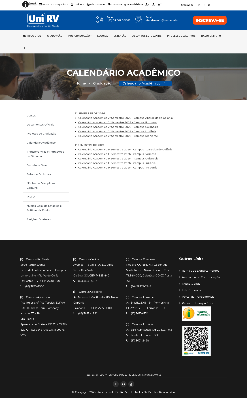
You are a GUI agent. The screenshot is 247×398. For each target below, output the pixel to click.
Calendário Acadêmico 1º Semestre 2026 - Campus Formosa (117, 154)
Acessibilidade (135, 4)
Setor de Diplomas (39, 174)
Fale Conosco (97, 4)
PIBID (31, 196)
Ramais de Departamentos (200, 270)
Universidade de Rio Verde (115, 392)
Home (80, 83)
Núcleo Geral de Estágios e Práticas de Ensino (44, 208)
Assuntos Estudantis (146, 35)
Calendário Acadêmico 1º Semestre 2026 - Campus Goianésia (118, 158)
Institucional (31, 35)
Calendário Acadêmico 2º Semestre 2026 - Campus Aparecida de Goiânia (125, 118)
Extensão (120, 35)
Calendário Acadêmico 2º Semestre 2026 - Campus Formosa (117, 122)
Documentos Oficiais (40, 124)
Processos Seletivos (181, 35)
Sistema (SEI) (188, 5)
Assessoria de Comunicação (201, 277)
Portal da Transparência (55, 4)
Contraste (116, 4)
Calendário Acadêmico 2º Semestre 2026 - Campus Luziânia (117, 131)
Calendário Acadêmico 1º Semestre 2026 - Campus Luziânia (117, 163)
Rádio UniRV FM (211, 35)
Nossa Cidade (191, 283)
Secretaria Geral (37, 165)
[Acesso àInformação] (30, 7)
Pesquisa (102, 35)
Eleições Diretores (39, 219)
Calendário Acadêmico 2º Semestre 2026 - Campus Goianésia (118, 127)
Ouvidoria (79, 4)
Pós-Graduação (79, 35)
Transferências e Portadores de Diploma (45, 154)
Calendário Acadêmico (141, 83)
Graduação (55, 35)
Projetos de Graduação (41, 133)
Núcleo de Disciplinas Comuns (41, 185)
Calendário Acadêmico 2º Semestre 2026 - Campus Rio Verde (118, 136)
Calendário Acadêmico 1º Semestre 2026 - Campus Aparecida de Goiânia (125, 149)
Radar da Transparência (198, 303)
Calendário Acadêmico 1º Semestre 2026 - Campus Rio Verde (117, 167)
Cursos (31, 115)
